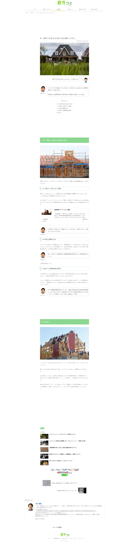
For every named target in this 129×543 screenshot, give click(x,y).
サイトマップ (81, 538)
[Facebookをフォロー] (40, 519)
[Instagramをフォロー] (41, 519)
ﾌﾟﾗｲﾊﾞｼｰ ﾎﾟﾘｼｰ (73, 538)
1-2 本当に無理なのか (63, 108)
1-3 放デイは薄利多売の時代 (64, 110)
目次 (62, 101)
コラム (42, 428)
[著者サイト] (36, 519)
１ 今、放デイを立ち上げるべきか (64, 103)
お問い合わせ (65, 538)
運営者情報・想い (57, 538)
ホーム (49, 538)
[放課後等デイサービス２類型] (46, 212)
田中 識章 (39, 503)
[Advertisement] (64, 25)
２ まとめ (58, 112)
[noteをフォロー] (43, 519)
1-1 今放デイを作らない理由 (64, 106)
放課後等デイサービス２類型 (62, 209)
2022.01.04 (85, 220)
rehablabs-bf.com (45, 220)
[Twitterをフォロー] (38, 519)
